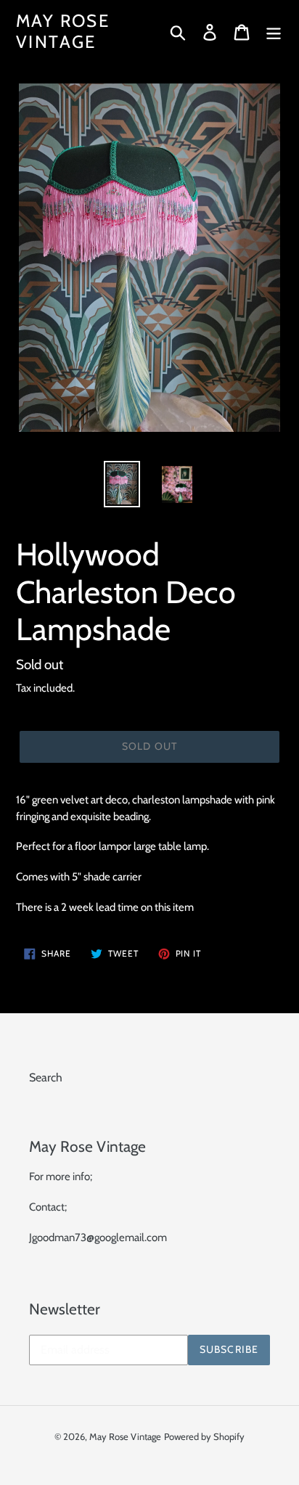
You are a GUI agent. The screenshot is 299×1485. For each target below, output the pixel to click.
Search (45, 1077)
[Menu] (274, 32)
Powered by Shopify (204, 1436)
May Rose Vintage (63, 31)
